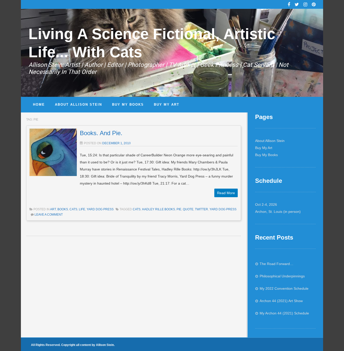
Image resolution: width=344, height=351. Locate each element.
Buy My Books (266, 155)
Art (53, 209)
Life (82, 209)
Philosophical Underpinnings (282, 276)
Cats (73, 209)
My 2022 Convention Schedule (284, 288)
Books (62, 209)
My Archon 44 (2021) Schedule (284, 313)
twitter (201, 209)
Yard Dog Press (100, 209)
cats (137, 209)
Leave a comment (49, 214)
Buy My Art (263, 148)
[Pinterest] (314, 5)
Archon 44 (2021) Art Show (281, 301)
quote (188, 209)
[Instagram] (305, 5)
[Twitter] (297, 5)
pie (179, 209)
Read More (226, 193)
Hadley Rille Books (158, 209)
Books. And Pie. (101, 133)
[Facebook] (289, 5)
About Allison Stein (270, 141)
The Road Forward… (276, 264)
